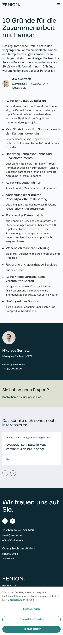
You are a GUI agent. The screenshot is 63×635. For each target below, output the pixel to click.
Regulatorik (9, 586)
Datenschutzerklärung (21, 599)
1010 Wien (8, 559)
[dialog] (31, 611)
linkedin (5, 521)
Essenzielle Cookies (31, 619)
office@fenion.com (12, 540)
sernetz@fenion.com (13, 365)
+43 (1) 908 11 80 (12, 369)
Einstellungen (31, 609)
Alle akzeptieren (31, 629)
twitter (12, 521)
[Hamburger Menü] (59, 4)
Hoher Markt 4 (10, 554)
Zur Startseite (11, 4)
